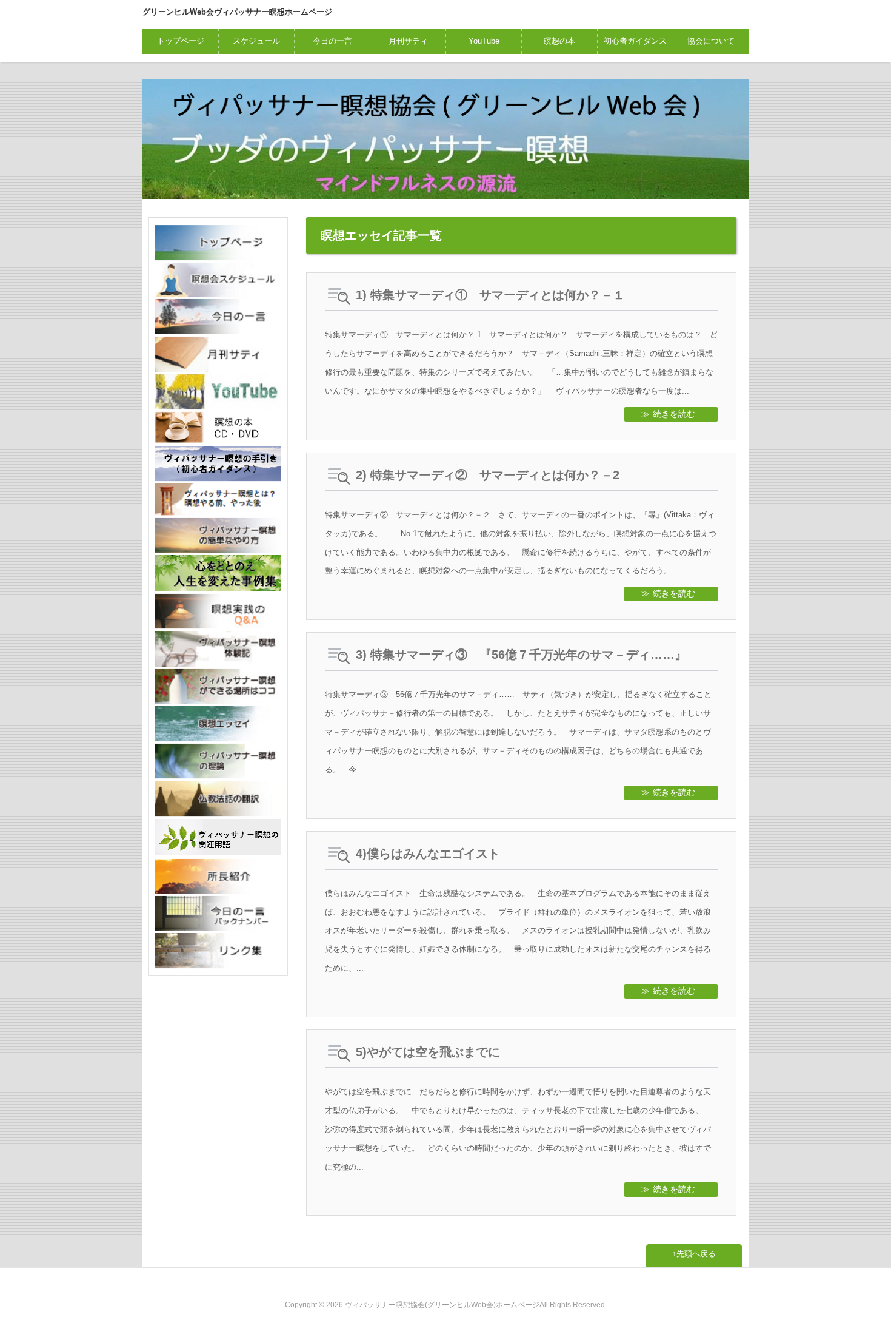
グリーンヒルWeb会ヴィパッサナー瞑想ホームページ (237, 11)
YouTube (484, 40)
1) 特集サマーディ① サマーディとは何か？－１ (490, 294)
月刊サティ (408, 40)
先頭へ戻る (696, 1253)
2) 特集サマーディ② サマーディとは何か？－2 (487, 475)
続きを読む (674, 414)
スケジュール (256, 40)
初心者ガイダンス (635, 40)
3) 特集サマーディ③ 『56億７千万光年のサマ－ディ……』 (521, 654)
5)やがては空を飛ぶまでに (428, 1052)
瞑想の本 (559, 40)
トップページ (180, 40)
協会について (711, 40)
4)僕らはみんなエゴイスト (428, 853)
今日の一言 (332, 40)
